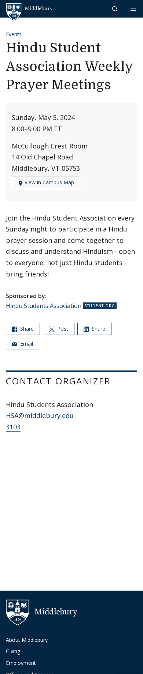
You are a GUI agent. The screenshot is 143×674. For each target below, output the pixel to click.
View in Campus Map (48, 182)
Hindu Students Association (43, 306)
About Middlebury (27, 639)
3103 (13, 426)
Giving (13, 651)
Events (14, 34)
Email (26, 343)
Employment (21, 662)
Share (26, 328)
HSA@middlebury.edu (40, 415)
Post (62, 328)
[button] (115, 8)
